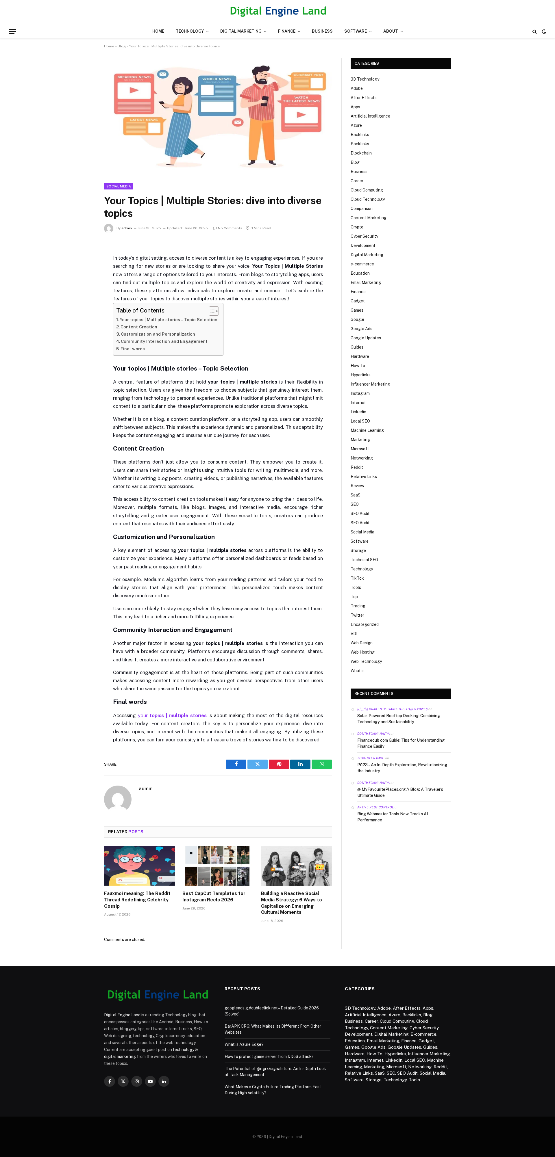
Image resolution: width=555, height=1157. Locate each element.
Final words (133, 348)
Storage (358, 550)
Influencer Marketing (370, 384)
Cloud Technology (368, 199)
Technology (190, 31)
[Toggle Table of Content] (210, 311)
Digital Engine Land (122, 1015)
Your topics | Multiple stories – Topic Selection (168, 319)
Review (357, 485)
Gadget (358, 301)
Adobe (357, 88)
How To (358, 365)
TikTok (357, 578)
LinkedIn (393, 1060)
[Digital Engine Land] (277, 12)
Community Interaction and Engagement (164, 341)
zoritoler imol (370, 758)
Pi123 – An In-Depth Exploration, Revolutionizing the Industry (402, 767)
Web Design (362, 643)
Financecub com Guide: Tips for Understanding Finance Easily (401, 743)
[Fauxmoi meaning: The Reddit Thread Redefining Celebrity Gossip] (139, 866)
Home (158, 31)
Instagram (360, 393)
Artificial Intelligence (370, 116)
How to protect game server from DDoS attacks (269, 1056)
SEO (355, 504)
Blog (122, 46)
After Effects (364, 97)
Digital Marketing (241, 31)
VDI (354, 633)
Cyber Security (364, 236)
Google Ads (361, 328)
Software (355, 31)
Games (357, 310)
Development (363, 245)
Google (357, 319)
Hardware (360, 356)
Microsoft (360, 449)
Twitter (357, 615)
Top (354, 596)
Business (322, 31)
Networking (362, 458)
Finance (286, 31)
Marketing (360, 439)
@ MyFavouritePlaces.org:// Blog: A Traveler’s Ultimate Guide (400, 792)
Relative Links (364, 476)
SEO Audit (360, 513)
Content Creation (139, 326)
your (172, 715)
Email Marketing (366, 282)
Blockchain (361, 153)
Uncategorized (365, 624)
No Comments (230, 228)
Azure (356, 125)
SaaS (355, 495)
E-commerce (423, 1034)
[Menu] (12, 31)
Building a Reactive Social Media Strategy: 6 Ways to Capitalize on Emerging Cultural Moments (291, 903)
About (390, 31)
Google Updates (366, 338)
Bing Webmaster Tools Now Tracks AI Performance (392, 817)
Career (357, 180)
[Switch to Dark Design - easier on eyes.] (543, 31)
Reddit (357, 467)
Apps (355, 107)
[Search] (534, 31)
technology (183, 1049)
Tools (356, 587)
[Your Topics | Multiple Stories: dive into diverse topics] (218, 170)
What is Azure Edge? (244, 1044)
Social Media (118, 186)
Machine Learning (367, 430)
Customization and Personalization (158, 334)
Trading (358, 606)
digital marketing (120, 1056)
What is (358, 670)
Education (360, 273)
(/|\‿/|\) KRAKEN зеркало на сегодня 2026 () (392, 709)
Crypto (357, 227)
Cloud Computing (367, 190)
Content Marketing (368, 217)
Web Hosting (363, 652)
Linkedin (358, 412)
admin (126, 228)
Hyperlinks (361, 375)
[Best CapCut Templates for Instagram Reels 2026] (217, 866)
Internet (358, 402)
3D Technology (365, 79)
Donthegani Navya (373, 733)
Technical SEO (364, 559)
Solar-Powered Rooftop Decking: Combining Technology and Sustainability (398, 718)
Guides (357, 347)
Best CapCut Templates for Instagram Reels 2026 (213, 897)
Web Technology (366, 661)
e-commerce (362, 264)
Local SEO (360, 421)
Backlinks (360, 134)
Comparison (362, 208)
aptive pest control (375, 807)
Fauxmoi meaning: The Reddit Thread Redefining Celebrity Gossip (137, 900)
